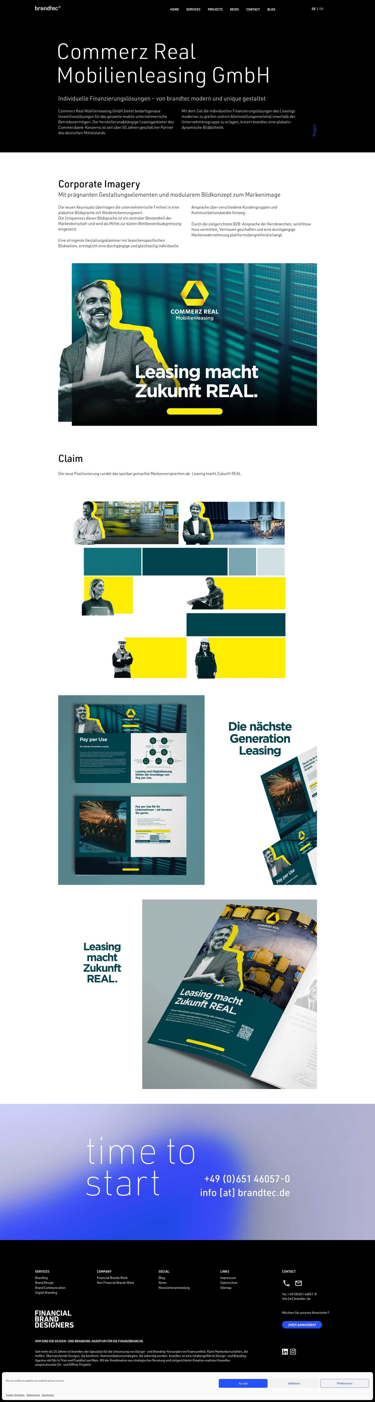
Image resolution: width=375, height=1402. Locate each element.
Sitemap (225, 1288)
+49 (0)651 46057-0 (247, 1178)
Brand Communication (50, 1288)
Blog (271, 9)
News (234, 9)
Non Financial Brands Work (115, 1283)
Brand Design (44, 1283)
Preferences (345, 1383)
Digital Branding (46, 1292)
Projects (215, 9)
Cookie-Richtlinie (15, 1394)
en (321, 9)
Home (174, 9)
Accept (243, 1383)
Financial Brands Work (112, 1278)
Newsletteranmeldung (174, 1288)
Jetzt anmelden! (302, 1324)
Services (193, 9)
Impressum (48, 1394)
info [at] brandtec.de (245, 1192)
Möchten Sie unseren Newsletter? (305, 1313)
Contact (253, 9)
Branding (41, 1278)
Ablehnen (294, 1383)
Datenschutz (33, 1394)
